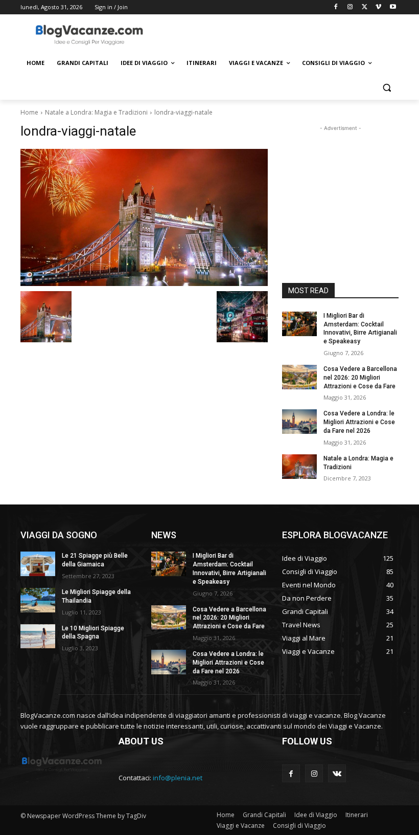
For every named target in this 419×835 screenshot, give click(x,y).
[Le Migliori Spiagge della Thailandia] (37, 600)
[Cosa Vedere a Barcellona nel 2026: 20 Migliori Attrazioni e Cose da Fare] (299, 377)
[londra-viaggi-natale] (144, 218)
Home (29, 112)
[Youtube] (393, 7)
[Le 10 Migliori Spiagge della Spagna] (37, 636)
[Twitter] (364, 7)
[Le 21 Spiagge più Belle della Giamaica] (37, 564)
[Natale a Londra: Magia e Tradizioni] (299, 466)
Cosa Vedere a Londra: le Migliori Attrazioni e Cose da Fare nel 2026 (359, 422)
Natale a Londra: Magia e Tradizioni (96, 112)
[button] (387, 88)
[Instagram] (350, 7)
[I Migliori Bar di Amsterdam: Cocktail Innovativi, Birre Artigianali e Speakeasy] (299, 324)
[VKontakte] (337, 773)
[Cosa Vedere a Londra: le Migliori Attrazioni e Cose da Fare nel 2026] (299, 421)
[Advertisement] (279, 34)
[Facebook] (336, 7)
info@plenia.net (177, 777)
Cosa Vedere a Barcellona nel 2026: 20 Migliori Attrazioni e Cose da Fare (360, 377)
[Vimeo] (378, 7)
